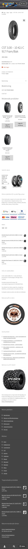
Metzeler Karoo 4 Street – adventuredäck (12, 344)
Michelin (6, 465)
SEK (3, 228)
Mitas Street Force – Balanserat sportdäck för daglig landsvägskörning (14, 358)
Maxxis (5, 459)
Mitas (5, 467)
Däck (11, 12)
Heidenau (6, 456)
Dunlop (5, 453)
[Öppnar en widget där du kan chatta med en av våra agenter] (22, 546)
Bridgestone (7, 445)
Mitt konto (4, 546)
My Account (6, 424)
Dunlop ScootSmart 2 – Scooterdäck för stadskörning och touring (12, 341)
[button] (24, 20)
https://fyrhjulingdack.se (8, 401)
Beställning (7, 415)
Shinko (5, 473)
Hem (4, 12)
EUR (6, 228)
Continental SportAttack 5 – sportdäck (12, 351)
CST (5, 450)
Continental (7, 447)
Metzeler (6, 462)
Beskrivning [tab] (5, 81)
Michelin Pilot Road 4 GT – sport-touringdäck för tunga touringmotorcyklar (14, 337)
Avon (5, 442)
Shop (8, 12)
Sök (14, 546)
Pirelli (5, 470)
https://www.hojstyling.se (8, 529)
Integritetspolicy (8, 427)
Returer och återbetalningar (11, 418)
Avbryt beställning (8, 421)
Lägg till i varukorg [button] (7, 126)
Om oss (5, 429)
